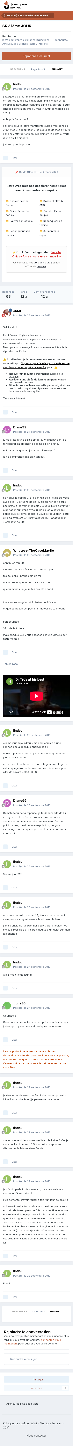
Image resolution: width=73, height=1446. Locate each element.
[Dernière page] (68, 69)
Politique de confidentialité (20, 1423)
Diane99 (19, 427)
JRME (17, 311)
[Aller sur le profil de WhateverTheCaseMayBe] (7, 553)
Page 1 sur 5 (38, 69)
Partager (37, 1379)
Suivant (57, 69)
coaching (42, 266)
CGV (6, 1427)
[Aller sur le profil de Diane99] (7, 429)
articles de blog (43, 262)
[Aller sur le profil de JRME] (7, 313)
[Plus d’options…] (66, 86)
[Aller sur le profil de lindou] (7, 87)
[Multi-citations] (5, 158)
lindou (11, 36)
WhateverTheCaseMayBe (33, 550)
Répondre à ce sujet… (24, 1359)
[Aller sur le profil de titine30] (7, 1005)
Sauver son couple (21, 220)
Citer (14, 157)
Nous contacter (36, 1435)
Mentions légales (51, 1423)
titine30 (19, 1003)
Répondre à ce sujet (36, 56)
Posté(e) (31, 88)
